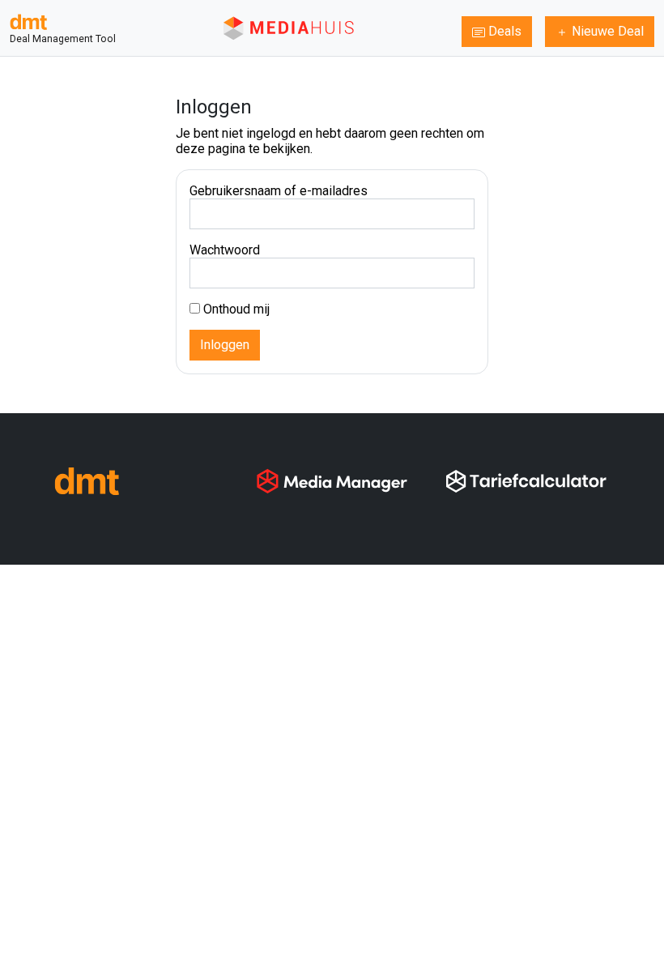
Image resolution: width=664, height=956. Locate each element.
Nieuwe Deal (606, 31)
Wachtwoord (224, 250)
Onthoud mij (235, 309)
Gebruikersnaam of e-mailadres (278, 190)
